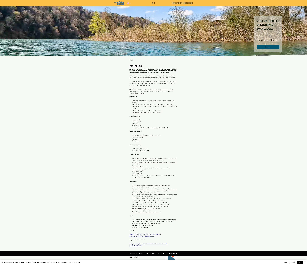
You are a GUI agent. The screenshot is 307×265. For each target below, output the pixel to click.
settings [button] (286, 262)
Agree (300, 262)
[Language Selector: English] (129, 3)
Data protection (76, 262)
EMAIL (175, 253)
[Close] (305, 262)
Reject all (292, 262)
